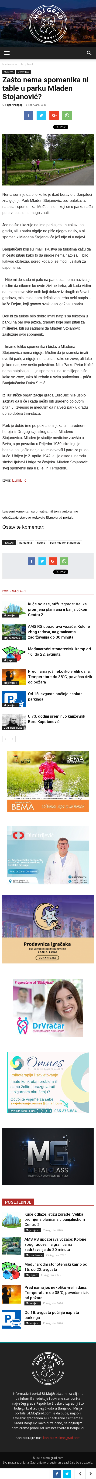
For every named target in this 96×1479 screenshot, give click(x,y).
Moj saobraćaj (12, 638)
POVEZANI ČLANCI (14, 591)
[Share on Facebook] (57, 1474)
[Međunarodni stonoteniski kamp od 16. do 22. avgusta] (14, 654)
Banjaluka (25, 542)
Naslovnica (9, 64)
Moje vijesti (23, 71)
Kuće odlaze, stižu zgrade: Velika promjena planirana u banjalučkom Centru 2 (58, 609)
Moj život (27, 64)
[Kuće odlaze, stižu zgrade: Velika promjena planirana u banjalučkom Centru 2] (14, 609)
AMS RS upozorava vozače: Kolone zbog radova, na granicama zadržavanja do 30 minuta (59, 632)
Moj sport (9, 660)
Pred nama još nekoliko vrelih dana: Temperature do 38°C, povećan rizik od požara (60, 676)
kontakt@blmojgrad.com (61, 1437)
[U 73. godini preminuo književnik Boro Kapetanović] (14, 722)
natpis (41, 542)
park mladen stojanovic (65, 542)
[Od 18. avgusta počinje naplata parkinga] (14, 699)
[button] (89, 53)
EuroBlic (18, 480)
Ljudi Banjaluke (13, 727)
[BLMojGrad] (48, 21)
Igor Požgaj (14, 104)
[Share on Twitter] (67, 1474)
